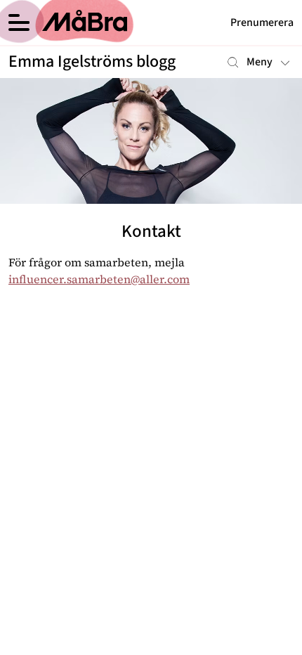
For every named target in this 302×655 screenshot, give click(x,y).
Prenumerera (262, 22)
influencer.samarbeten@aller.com (99, 279)
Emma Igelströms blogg (92, 62)
